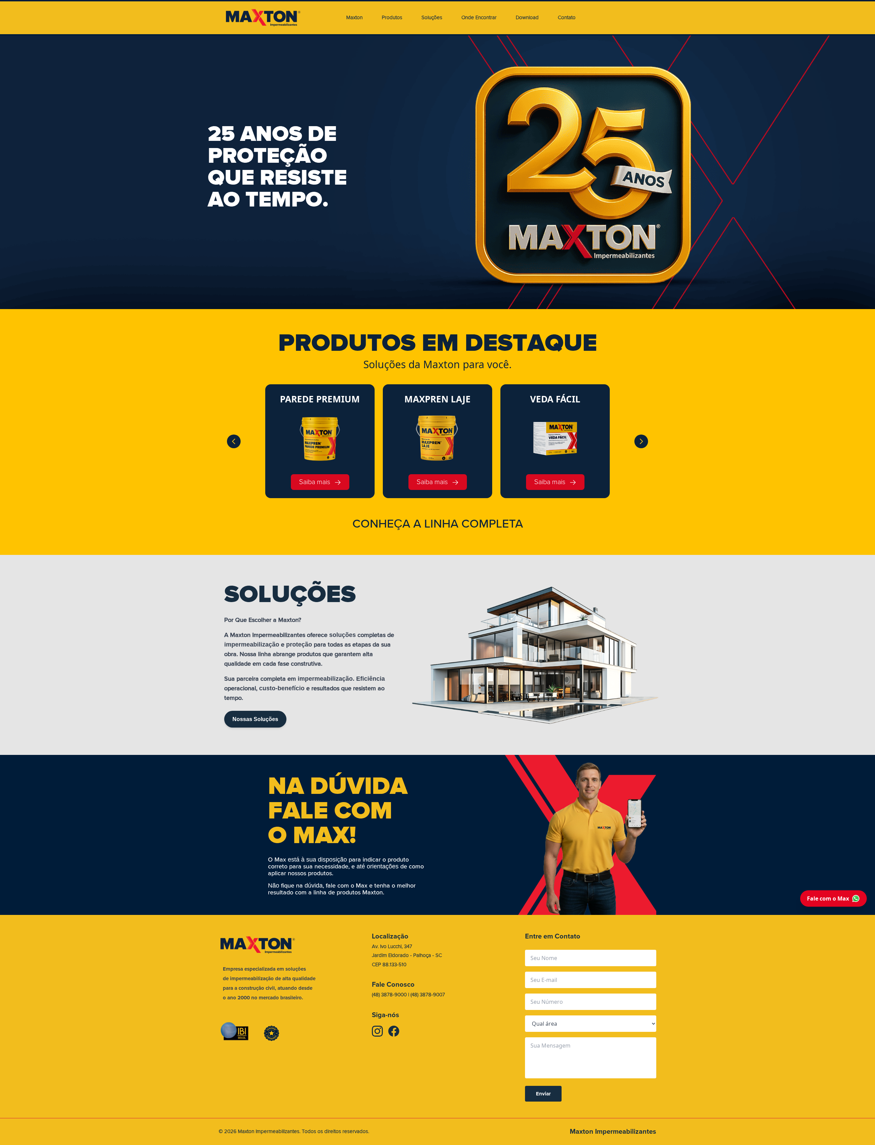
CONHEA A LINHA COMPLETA (437, 524)
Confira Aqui (246, 194)
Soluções (431, 18)
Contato (567, 18)
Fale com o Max (828, 898)
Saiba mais (314, 482)
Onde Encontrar (479, 18)
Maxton (354, 18)
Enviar (543, 1094)
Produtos (392, 18)
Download (527, 18)
